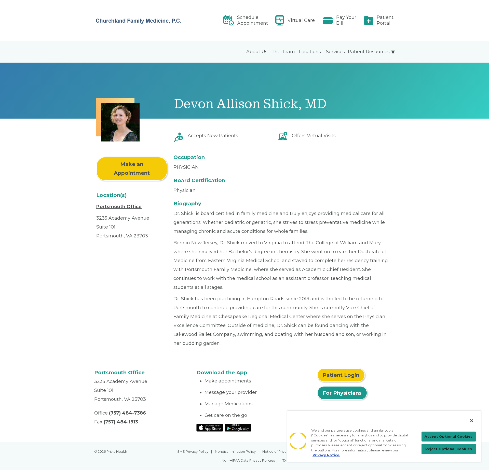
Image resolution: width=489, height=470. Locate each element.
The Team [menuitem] (283, 51)
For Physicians (342, 393)
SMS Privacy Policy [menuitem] (192, 451)
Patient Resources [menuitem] (369, 51)
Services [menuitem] (335, 51)
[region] (384, 436)
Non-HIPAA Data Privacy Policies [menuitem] (248, 460)
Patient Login (341, 375)
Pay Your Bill (346, 20)
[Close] (471, 420)
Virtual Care (301, 20)
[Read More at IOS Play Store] (209, 427)
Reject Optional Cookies (448, 449)
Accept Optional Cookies (448, 436)
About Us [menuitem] (256, 51)
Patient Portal (385, 20)
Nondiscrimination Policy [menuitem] (235, 451)
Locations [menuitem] (310, 51)
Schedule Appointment (252, 20)
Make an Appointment (132, 168)
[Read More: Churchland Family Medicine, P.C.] (142, 20)
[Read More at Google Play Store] (238, 427)
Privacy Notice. (326, 455)
